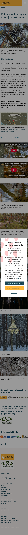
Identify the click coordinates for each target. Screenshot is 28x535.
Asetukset (14, 293)
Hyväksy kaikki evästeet (13, 283)
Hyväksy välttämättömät (13, 288)
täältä (18, 278)
